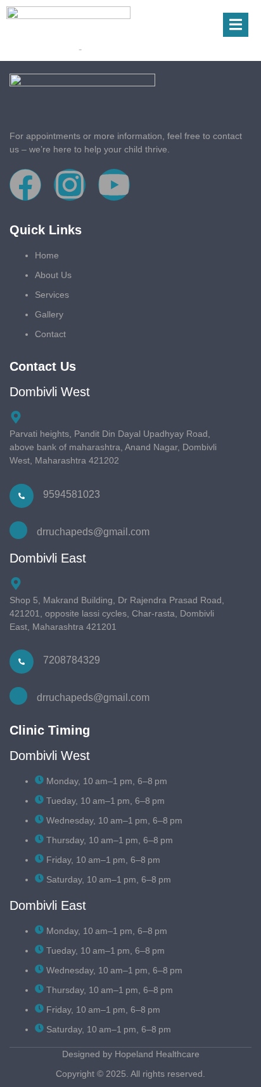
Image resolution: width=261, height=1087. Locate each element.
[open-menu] (235, 25)
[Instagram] (70, 185)
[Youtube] (114, 185)
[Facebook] (25, 185)
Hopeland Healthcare (157, 1054)
